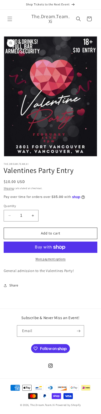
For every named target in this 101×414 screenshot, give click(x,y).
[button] (9, 18)
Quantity (10, 206)
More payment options (51, 259)
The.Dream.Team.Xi (42, 405)
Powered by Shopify (68, 405)
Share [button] (13, 285)
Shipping (9, 188)
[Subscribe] (78, 331)
